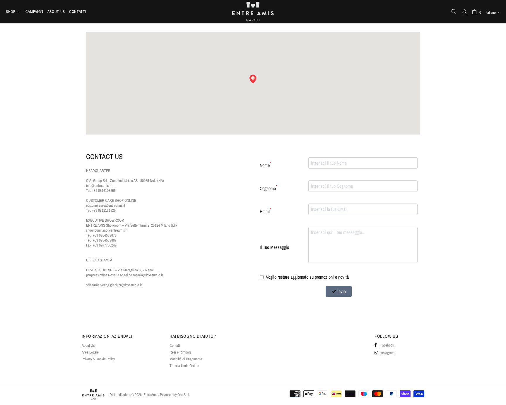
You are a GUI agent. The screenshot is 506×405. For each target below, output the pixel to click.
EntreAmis (253, 11)
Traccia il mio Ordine (184, 365)
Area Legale (90, 352)
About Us (88, 345)
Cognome (268, 188)
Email (265, 211)
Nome (265, 165)
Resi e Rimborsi (181, 352)
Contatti (175, 345)
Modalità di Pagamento (186, 358)
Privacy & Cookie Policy (98, 358)
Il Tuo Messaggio (274, 247)
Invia (341, 291)
